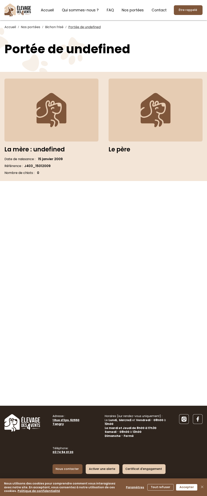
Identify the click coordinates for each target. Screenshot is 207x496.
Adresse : (66, 420)
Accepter (187, 487)
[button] (102, 469)
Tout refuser (160, 487)
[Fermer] (202, 487)
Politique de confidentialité (39, 491)
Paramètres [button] (135, 487)
